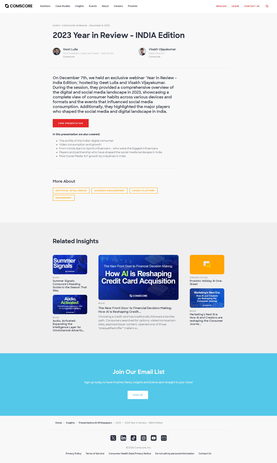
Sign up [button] (138, 395)
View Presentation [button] (70, 123)
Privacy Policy (73, 453)
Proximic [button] (133, 6)
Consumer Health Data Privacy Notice (130, 453)
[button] (221, 8)
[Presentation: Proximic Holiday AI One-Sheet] (207, 264)
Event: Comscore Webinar (70, 25)
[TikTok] (133, 439)
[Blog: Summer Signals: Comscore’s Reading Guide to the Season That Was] (70, 264)
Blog (56, 277)
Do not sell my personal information (174, 453)
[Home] (18, 8)
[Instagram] (144, 439)
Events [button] (93, 6)
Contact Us (205, 453)
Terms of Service (95, 453)
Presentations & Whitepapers (95, 422)
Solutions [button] (45, 6)
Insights (70, 422)
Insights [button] (79, 6)
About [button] (105, 6)
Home (58, 422)
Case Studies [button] (62, 6)
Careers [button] (118, 6)
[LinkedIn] (123, 439)
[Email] (164, 439)
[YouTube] (154, 439)
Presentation (199, 277)
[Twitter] (113, 439)
